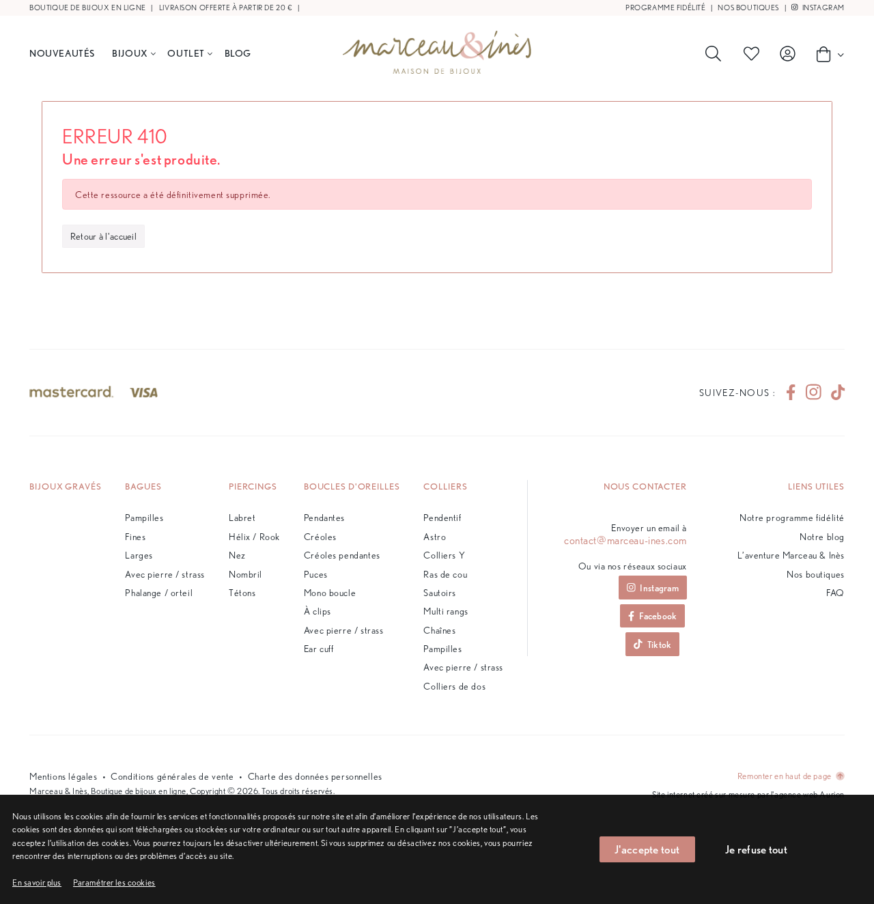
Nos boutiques (748, 7)
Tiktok (659, 644)
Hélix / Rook (254, 536)
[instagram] (813, 393)
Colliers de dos (454, 686)
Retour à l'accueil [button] (103, 236)
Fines (135, 536)
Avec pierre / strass (165, 574)
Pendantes (324, 517)
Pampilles (144, 517)
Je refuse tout (756, 849)
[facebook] (790, 393)
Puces (316, 574)
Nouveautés (62, 53)
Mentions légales (63, 776)
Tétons (242, 592)
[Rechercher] (715, 54)
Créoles (320, 536)
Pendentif (442, 517)
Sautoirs (439, 592)
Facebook (658, 615)
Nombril (245, 574)
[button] (114, 882)
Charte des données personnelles (315, 776)
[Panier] (826, 54)
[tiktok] (833, 393)
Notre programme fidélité (792, 517)
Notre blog (822, 536)
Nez (237, 555)
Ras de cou (445, 574)
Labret (242, 517)
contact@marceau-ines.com (625, 540)
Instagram (822, 7)
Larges (138, 555)
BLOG (238, 53)
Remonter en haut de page (785, 776)
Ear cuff (319, 648)
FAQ (835, 592)
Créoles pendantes (342, 555)
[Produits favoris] (753, 54)
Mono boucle (330, 592)
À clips (317, 611)
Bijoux (129, 53)
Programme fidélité (665, 7)
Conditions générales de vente (172, 776)
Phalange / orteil (159, 592)
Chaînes (439, 630)
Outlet (185, 53)
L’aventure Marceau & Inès (790, 555)
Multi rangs (445, 611)
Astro (434, 536)
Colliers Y (444, 555)
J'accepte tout (647, 849)
